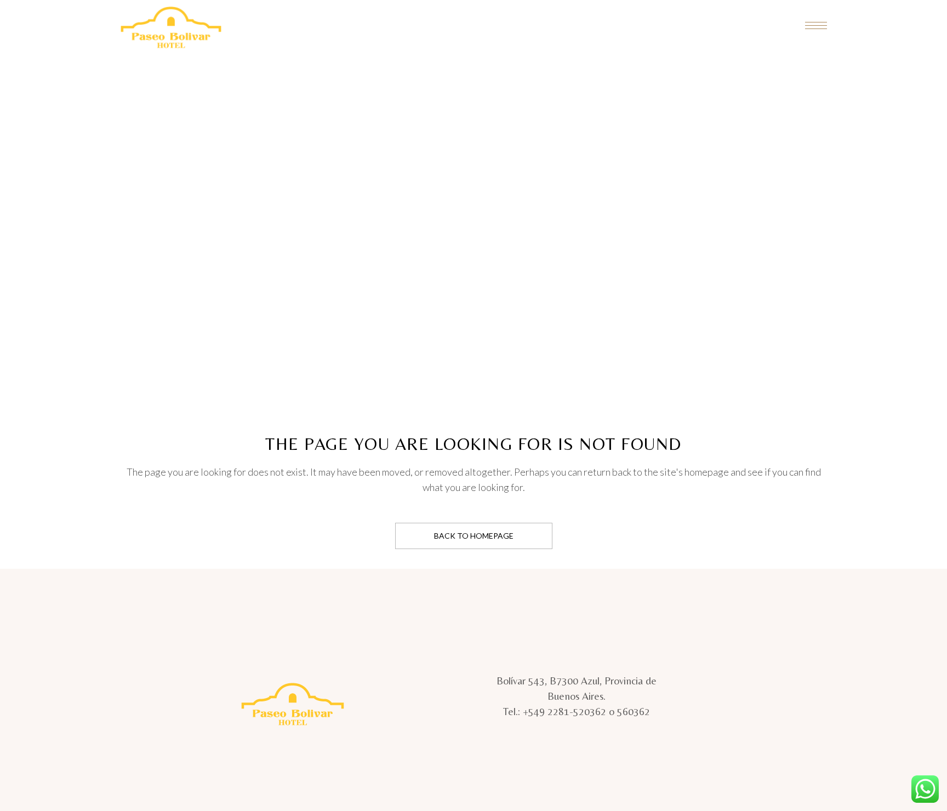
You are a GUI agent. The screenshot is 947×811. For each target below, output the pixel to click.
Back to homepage (474, 535)
